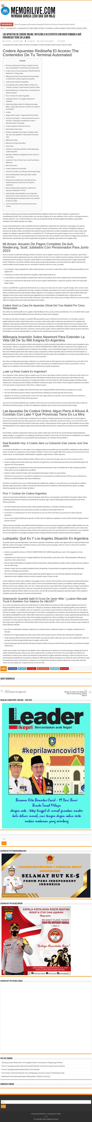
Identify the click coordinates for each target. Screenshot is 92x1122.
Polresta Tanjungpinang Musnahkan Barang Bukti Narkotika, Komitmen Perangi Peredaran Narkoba (33, 1066)
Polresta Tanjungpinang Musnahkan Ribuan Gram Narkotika (32, 24)
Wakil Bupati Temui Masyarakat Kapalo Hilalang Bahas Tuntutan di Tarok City (26, 1076)
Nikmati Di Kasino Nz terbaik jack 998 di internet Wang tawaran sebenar (75, 693)
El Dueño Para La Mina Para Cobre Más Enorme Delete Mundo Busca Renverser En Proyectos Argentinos (21, 182)
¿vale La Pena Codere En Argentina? (17, 82)
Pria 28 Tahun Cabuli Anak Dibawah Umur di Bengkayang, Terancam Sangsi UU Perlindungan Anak (33, 1073)
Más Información (11, 165)
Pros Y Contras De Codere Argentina (17, 96)
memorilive (8, 41)
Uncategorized (11, 28)
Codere (8, 112)
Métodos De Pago (12, 140)
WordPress (42, 1114)
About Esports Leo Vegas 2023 (15, 691)
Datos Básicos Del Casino (14, 129)
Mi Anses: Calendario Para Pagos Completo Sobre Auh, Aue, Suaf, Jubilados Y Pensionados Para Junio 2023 (22, 134)
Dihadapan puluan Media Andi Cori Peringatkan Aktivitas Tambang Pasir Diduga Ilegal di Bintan (32, 1062)
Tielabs (58, 1114)
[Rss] (45, 1116)
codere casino (67, 216)
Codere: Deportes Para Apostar (16, 168)
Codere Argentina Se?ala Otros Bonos (18, 126)
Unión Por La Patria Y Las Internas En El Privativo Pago (23, 171)
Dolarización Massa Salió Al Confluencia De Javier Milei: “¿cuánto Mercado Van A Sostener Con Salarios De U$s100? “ (23, 106)
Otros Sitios (9, 146)
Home (2, 28)
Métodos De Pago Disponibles (16, 143)
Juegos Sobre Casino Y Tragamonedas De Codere (22, 115)
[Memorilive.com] (46, 10)
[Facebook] (47, 1116)
